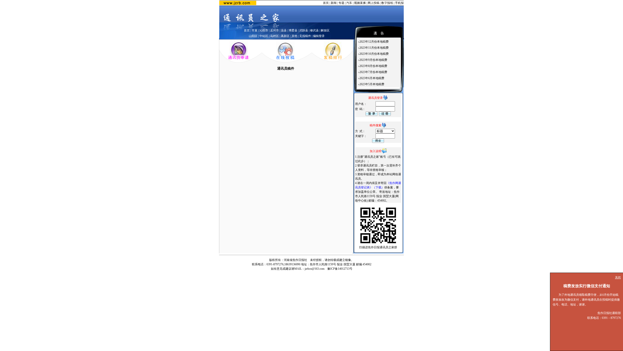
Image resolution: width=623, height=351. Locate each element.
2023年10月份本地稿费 (374, 53)
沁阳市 (263, 30)
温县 (284, 30)
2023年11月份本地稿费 (374, 47)
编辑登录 (319, 36)
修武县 (314, 30)
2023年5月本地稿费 (371, 84)
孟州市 (274, 30)
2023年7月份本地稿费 (373, 72)
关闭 (618, 277)
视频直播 (360, 3)
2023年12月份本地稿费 (374, 41)
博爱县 (293, 30)
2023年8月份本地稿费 (373, 66)
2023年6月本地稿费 (371, 78)
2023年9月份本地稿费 (373, 60)
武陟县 (303, 30)
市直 (254, 30)
